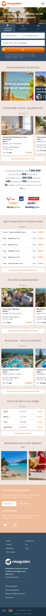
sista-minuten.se (28, 614)
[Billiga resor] (4, 610)
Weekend (9, 548)
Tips (27, 548)
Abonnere (24, 504)
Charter (9, 545)
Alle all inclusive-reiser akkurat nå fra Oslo (23, 391)
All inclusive (10, 552)
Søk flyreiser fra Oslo (23, 433)
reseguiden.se (17, 614)
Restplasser (29, 541)
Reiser (8, 541)
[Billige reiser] (10, 610)
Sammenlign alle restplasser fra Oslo (23, 270)
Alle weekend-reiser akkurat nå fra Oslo (23, 331)
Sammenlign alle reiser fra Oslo (23, 159)
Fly (26, 545)
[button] (12, 36)
